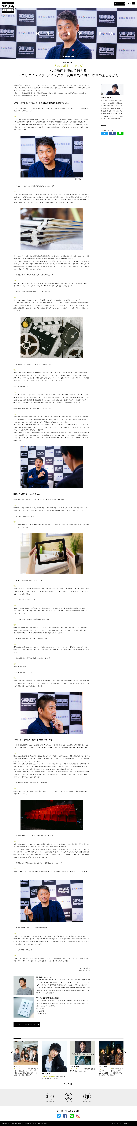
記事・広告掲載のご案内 (40, 1123)
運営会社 (28, 1123)
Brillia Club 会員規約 (16, 1123)
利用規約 (4, 1123)
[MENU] (133, 3)
